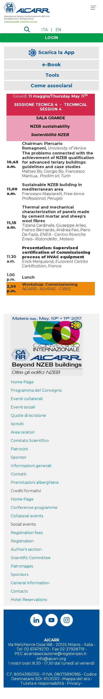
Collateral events (27, 516)
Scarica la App (56, 52)
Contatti (18, 474)
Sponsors (19, 574)
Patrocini (19, 449)
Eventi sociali (23, 407)
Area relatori (22, 432)
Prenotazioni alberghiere (35, 482)
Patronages (22, 566)
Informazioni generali (31, 465)
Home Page (22, 382)
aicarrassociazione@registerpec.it (55, 653)
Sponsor (19, 457)
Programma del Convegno (36, 390)
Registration (22, 541)
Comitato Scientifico (30, 440)
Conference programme (34, 507)
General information (30, 583)
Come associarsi (51, 85)
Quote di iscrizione (28, 415)
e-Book (51, 64)
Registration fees (27, 532)
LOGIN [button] (51, 37)
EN (58, 30)
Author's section (26, 549)
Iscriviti (17, 424)
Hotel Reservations (29, 599)
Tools (52, 75)
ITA (44, 30)
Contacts (19, 591)
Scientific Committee (31, 558)
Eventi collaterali (27, 398)
